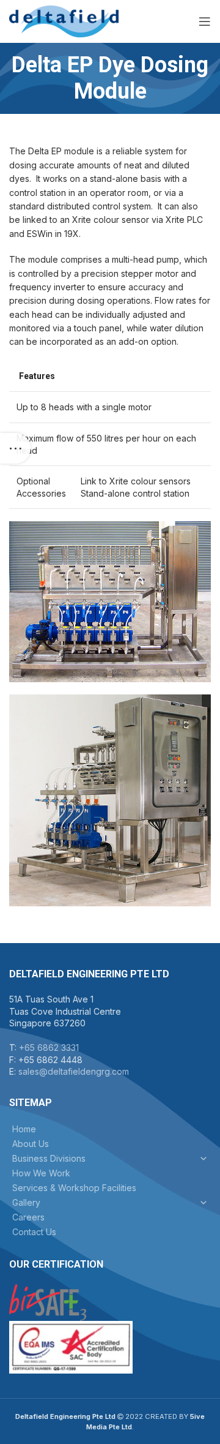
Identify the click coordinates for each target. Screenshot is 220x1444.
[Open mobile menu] (205, 21)
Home (24, 1129)
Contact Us (34, 1232)
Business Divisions (49, 1158)
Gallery (26, 1202)
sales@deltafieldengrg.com (73, 1071)
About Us (30, 1143)
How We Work (41, 1173)
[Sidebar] (15, 448)
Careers (28, 1217)
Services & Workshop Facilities (74, 1188)
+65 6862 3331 (49, 1047)
